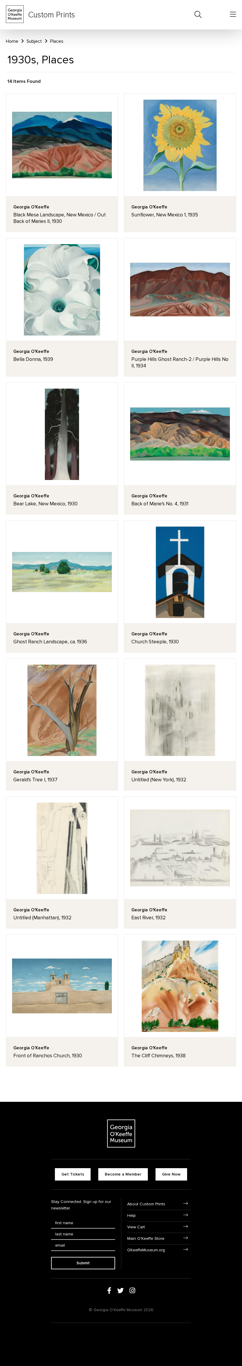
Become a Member (123, 1174)
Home (12, 41)
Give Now (171, 1174)
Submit (83, 1262)
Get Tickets (72, 1174)
